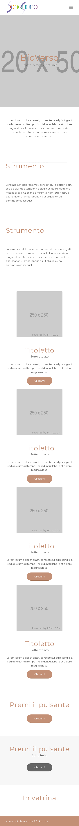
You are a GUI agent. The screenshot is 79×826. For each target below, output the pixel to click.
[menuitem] (71, 7)
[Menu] (71, 7)
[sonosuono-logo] (33, 7)
